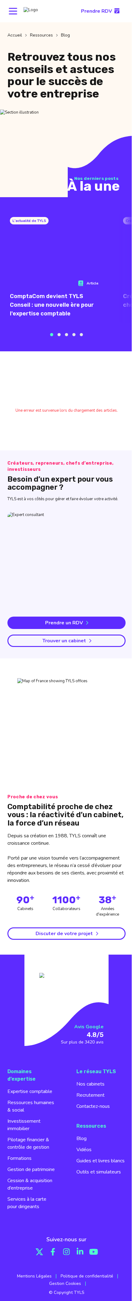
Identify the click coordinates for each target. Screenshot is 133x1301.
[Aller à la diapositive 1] (52, 335)
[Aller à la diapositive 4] (74, 335)
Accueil (14, 35)
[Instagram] (66, 1251)
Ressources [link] (41, 35)
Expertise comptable (29, 1091)
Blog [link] (65, 35)
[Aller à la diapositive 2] (59, 335)
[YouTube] (93, 1251)
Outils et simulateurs (98, 1172)
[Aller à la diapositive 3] (66, 335)
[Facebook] (52, 1251)
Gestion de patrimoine (31, 1169)
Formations (19, 1158)
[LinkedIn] (80, 1251)
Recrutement (90, 1095)
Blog (81, 1138)
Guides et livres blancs (100, 1160)
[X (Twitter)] (39, 1251)
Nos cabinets (90, 1084)
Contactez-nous (93, 1106)
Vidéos (84, 1149)
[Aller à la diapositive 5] (81, 335)
